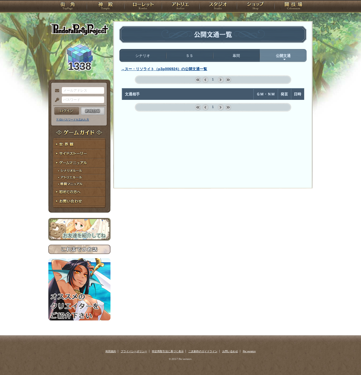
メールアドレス (55, 91)
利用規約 (110, 351)
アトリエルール (79, 177)
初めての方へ (79, 192)
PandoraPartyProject (79, 29)
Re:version (249, 351)
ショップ (255, 6)
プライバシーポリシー (134, 351)
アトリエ (180, 6)
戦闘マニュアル (79, 184)
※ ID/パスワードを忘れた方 (72, 119)
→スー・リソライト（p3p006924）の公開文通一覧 (164, 69)
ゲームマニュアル (79, 163)
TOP (67, 6)
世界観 (79, 144)
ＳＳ (189, 55)
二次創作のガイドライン (202, 351)
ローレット (143, 6)
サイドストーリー (79, 153)
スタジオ (218, 6)
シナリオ (142, 55)
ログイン (66, 111)
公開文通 (283, 55)
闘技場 (293, 6)
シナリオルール (79, 171)
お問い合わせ (79, 201)
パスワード (55, 100)
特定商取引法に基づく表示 (168, 351)
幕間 (236, 55)
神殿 (105, 6)
